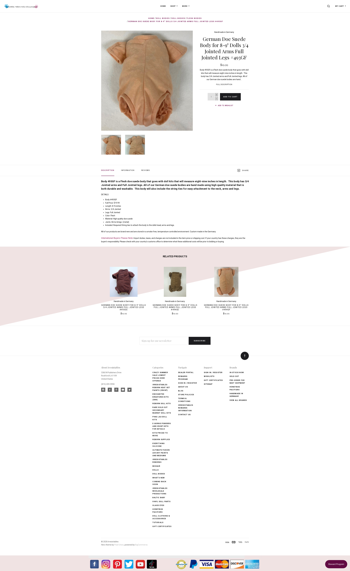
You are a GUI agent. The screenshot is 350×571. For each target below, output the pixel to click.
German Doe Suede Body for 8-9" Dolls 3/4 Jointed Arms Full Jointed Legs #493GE (123, 307)
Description (107, 170)
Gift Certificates (161, 526)
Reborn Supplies (161, 439)
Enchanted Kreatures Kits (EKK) (160, 397)
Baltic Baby (158, 498)
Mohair (156, 466)
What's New (158, 478)
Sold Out (234, 376)
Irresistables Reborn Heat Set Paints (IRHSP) (161, 387)
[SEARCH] (329, 6)
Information (128, 170)
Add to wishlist (225, 105)
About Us (183, 387)
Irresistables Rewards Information (185, 408)
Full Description (224, 84)
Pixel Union (119, 545)
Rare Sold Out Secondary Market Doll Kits (161, 410)
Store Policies (186, 395)
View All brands (238, 400)
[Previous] (108, 79)
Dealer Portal (186, 372)
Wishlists (209, 376)
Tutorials (157, 522)
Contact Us (184, 415)
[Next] (185, 79)
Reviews (145, 170)
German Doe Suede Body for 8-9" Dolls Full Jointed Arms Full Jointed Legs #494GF (226, 307)
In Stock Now (237, 372)
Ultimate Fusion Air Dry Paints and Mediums (161, 453)
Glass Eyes (158, 505)
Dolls (155, 470)
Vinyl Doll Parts (161, 502)
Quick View (123, 283)
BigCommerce (141, 545)
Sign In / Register (187, 383)
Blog (180, 391)
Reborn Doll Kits (161, 403)
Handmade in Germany (224, 32)
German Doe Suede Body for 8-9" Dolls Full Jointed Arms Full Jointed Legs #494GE (175, 307)
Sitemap (208, 384)
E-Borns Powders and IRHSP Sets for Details (161, 426)
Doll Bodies (158, 474)
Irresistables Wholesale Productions (159, 491)
